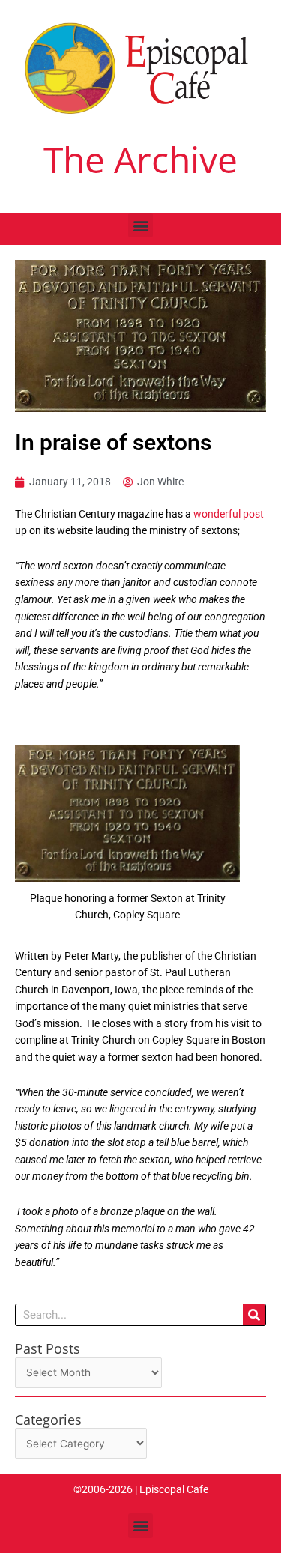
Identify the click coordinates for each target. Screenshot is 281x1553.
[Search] (254, 1314)
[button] (140, 225)
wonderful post (228, 514)
